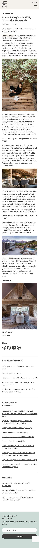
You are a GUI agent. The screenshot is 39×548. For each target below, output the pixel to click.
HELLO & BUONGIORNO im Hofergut (18, 437)
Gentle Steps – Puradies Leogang (15, 432)
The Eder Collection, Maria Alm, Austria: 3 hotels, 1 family (19, 383)
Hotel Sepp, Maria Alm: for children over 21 (19, 378)
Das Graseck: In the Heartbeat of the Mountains (17, 484)
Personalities (7, 13)
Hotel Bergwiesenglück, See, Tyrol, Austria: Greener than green (19, 465)
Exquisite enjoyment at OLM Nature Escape (19, 460)
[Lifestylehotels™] (4, 7)
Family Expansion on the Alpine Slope (17, 428)
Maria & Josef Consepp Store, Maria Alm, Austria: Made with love (18, 390)
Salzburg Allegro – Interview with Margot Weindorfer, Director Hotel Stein (18, 454)
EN (36, 2)
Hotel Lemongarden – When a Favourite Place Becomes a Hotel (18, 498)
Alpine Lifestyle (8, 36)
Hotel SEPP (6, 335)
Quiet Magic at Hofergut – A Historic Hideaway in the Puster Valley (17, 422)
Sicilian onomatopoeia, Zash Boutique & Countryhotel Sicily (18, 447)
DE (33, 2)
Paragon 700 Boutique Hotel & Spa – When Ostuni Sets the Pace (19, 491)
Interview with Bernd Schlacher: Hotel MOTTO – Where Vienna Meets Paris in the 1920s (19, 413)
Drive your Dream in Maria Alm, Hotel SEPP (17, 367)
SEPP (11, 258)
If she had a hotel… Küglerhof (14, 441)
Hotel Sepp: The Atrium (11, 373)
